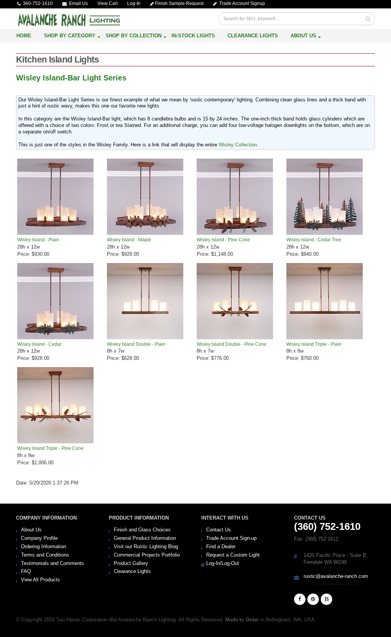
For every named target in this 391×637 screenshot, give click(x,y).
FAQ (26, 571)
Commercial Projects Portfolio (147, 555)
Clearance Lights (253, 36)
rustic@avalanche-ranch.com (336, 576)
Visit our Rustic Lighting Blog (146, 546)
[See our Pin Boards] (313, 599)
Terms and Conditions (45, 555)
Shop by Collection (133, 36)
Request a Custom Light (233, 555)
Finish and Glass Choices (142, 530)
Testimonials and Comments (52, 563)
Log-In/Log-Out (222, 563)
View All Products (40, 579)
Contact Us (218, 530)
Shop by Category (69, 36)
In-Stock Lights (193, 36)
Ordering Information (43, 546)
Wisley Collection (238, 145)
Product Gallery (131, 563)
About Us (303, 36)
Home (23, 36)
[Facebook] (299, 599)
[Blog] (326, 599)
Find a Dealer (221, 546)
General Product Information (145, 538)
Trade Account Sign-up (231, 538)
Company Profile (39, 538)
